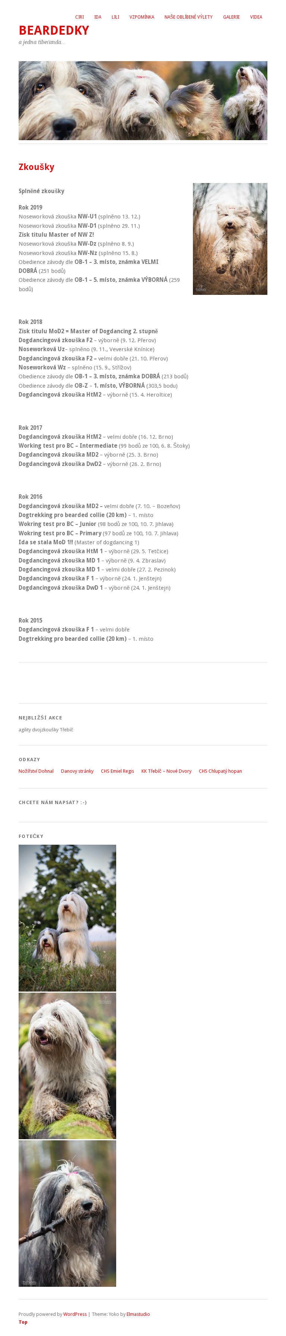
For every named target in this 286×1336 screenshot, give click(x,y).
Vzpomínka (142, 17)
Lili (115, 17)
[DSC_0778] (67, 990)
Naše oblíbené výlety (189, 17)
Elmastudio (138, 1314)
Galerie (231, 17)
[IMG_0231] (67, 1137)
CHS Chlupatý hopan (220, 771)
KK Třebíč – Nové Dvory (166, 771)
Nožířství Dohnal (36, 771)
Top (23, 1322)
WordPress (75, 1314)
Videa (256, 17)
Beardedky (54, 30)
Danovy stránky (77, 771)
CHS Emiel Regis (117, 771)
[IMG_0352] (67, 1285)
